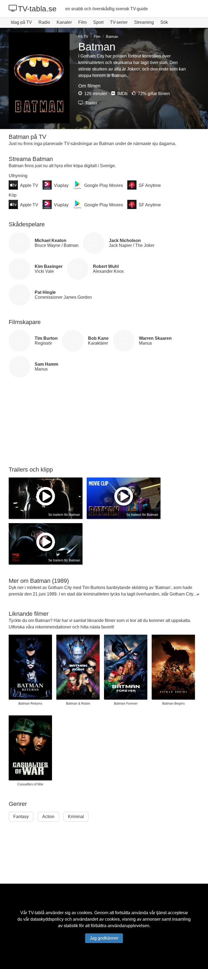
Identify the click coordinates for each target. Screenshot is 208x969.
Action (48, 816)
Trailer (90, 103)
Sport (98, 22)
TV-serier (119, 22)
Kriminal (76, 816)
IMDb (122, 93)
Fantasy (21, 816)
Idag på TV (21, 22)
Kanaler (64, 22)
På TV (83, 37)
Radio (44, 22)
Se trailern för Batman (64, 515)
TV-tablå (36, 912)
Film (82, 22)
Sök (164, 22)
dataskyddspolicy (47, 919)
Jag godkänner (104, 938)
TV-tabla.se (37, 9)
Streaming (144, 22)
